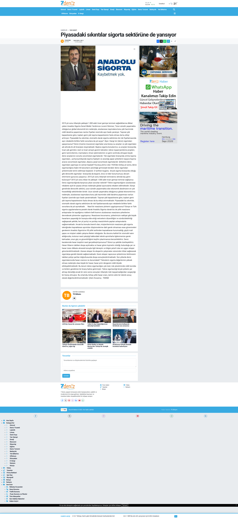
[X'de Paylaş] (161, 41)
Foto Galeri (105, 385)
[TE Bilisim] (66, 295)
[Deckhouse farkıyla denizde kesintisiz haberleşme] (124, 336)
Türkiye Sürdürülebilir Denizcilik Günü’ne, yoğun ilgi (73, 345)
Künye (104, 389)
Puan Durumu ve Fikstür (18, 494)
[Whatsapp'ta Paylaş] (164, 41)
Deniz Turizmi (143, 9)
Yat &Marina (162, 9)
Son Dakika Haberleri (16, 499)
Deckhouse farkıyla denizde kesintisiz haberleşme (122, 345)
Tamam (125, 505)
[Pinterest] (69, 400)
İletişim (128, 387)
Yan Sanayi (105, 9)
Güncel (63, 9)
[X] (65, 400)
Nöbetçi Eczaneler (16, 487)
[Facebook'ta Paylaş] (158, 41)
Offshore (64, 13)
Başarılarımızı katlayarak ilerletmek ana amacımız (121, 325)
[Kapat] (237, 505)
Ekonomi (119, 9)
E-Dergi (81, 13)
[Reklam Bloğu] (158, 61)
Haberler (64, 30)
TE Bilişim (174, 410)
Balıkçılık (153, 9)
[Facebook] (62, 400)
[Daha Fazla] (168, 41)
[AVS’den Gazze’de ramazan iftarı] (74, 315)
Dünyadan (73, 13)
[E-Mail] (74, 298)
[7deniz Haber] (68, 3)
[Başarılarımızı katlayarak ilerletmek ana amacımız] (124, 315)
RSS (64, 410)
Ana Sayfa (9, 420)
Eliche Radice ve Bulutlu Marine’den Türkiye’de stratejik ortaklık (97, 346)
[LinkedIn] (76, 400)
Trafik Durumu (14, 492)
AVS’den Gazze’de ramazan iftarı (73, 324)
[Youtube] (79, 400)
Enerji (112, 9)
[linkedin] (205, 416)
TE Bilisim (77, 294)
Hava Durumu (14, 489)
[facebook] (35, 416)
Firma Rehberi (11, 473)
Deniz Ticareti (72, 9)
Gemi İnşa (95, 9)
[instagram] (103, 416)
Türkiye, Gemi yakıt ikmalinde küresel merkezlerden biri (95, 516)
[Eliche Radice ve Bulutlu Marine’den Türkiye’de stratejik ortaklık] (99, 336)
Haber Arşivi (13, 501)
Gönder (66, 376)
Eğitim (134, 9)
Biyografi (9, 477)
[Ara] (174, 10)
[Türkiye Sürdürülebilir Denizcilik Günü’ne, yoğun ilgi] (74, 336)
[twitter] (69, 416)
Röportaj (127, 9)
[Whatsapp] (82, 400)
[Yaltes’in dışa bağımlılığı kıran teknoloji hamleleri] (99, 315)
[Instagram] (72, 400)
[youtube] (137, 416)
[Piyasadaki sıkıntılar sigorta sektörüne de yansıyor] (99, 68)
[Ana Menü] (174, 14)
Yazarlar (104, 387)
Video (128, 385)
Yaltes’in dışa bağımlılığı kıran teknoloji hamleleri (97, 325)
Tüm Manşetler (14, 496)
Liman (88, 9)
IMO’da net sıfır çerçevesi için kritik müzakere (143, 516)
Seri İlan (9, 475)
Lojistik (81, 9)
